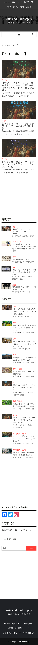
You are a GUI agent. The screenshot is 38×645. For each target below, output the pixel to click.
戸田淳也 (18, 409)
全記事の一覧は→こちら (16, 530)
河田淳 (17, 316)
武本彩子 (18, 457)
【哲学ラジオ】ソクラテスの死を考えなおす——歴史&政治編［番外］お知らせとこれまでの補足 (18, 87)
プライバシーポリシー (12, 633)
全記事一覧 (12, 628)
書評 (20, 369)
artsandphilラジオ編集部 (13, 93)
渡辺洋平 (18, 236)
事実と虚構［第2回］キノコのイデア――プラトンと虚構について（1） (24, 327)
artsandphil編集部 (21, 249)
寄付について (12, 7)
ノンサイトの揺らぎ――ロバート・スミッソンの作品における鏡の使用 (24, 438)
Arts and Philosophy (19, 19)
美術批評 (16, 434)
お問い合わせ (25, 7)
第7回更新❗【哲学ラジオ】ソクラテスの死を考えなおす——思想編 (24, 272)
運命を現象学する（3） (20, 259)
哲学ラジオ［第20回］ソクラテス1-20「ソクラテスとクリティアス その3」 (18, 164)
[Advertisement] (19, 196)
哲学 (14, 257)
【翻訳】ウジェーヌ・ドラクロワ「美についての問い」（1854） (23, 231)
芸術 (14, 227)
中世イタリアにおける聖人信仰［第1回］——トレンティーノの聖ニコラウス (24, 344)
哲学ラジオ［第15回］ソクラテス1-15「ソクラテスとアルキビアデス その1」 (24, 420)
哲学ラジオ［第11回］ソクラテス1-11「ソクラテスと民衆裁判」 (24, 387)
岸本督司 (18, 292)
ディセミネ (17, 242)
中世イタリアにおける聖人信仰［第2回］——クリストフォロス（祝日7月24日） (24, 311)
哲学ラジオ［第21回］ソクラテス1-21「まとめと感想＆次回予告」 (18, 126)
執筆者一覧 (28, 2)
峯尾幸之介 (19, 262)
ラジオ (5, 80)
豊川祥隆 (18, 332)
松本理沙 (18, 443)
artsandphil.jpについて (13, 2)
